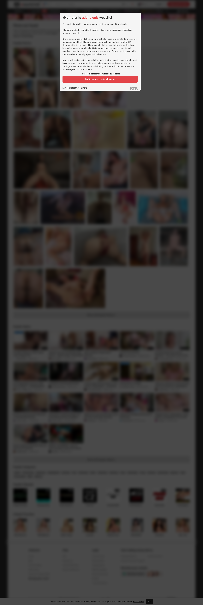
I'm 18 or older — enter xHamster (100, 79)
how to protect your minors (75, 88)
